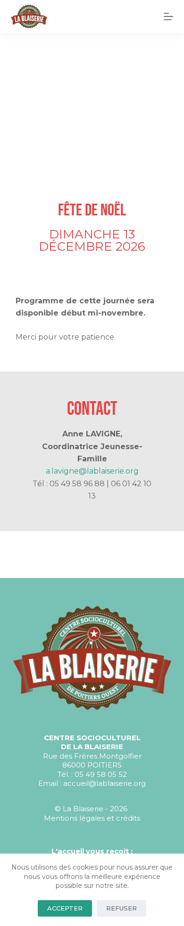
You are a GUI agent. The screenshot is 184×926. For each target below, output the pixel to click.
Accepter (65, 908)
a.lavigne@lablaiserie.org (92, 471)
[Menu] (168, 16)
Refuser (121, 908)
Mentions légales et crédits (92, 818)
